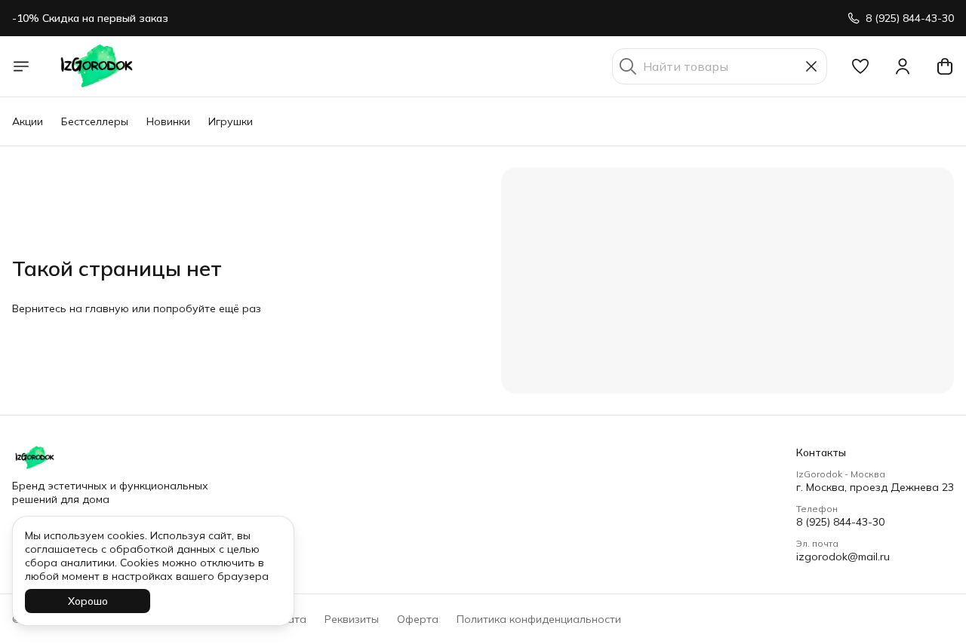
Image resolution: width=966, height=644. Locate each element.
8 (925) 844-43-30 (840, 522)
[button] (860, 66)
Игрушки (230, 121)
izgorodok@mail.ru (843, 556)
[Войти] (903, 66)
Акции (27, 121)
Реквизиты (352, 619)
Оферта (417, 619)
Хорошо (88, 601)
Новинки (168, 121)
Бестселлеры (94, 121)
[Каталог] (21, 66)
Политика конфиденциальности (539, 619)
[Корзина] (945, 66)
